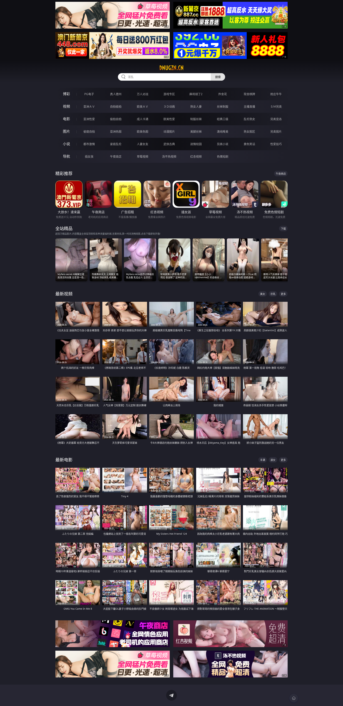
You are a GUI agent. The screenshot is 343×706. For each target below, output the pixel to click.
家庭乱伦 (115, 144)
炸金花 (222, 94)
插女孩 (89, 156)
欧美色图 (142, 131)
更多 (283, 294)
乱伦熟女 (249, 119)
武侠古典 (169, 144)
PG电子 (89, 94)
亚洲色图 (115, 131)
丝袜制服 (222, 107)
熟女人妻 (196, 107)
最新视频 (64, 294)
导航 (66, 156)
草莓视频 (142, 156)
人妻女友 (142, 144)
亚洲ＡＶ (89, 107)
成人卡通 (142, 119)
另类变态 (276, 119)
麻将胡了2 (195, 94)
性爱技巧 (276, 144)
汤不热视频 (169, 156)
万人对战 (142, 94)
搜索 (218, 77)
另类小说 (222, 144)
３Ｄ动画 (169, 107)
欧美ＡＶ (142, 107)
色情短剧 (222, 156)
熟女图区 (249, 131)
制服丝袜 (196, 119)
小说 (66, 144)
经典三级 (222, 119)
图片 (66, 131)
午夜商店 (115, 156)
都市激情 (89, 144)
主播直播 (249, 107)
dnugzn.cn (171, 67)
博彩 (66, 94)
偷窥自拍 (89, 131)
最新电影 (64, 460)
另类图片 (276, 131)
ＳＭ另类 (276, 107)
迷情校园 (196, 144)
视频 (66, 106)
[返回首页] (293, 698)
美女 (262, 294)
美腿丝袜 (196, 131)
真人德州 (115, 94)
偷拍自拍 (115, 119)
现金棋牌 (249, 94)
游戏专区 (169, 94)
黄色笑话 (249, 144)
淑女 (272, 460)
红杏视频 (196, 156)
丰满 (262, 460)
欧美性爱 (169, 119)
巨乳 (272, 294)
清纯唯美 (222, 131)
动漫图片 (169, 131)
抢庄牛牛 (276, 94)
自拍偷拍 (115, 107)
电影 (66, 119)
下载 (283, 228)
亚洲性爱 (89, 119)
